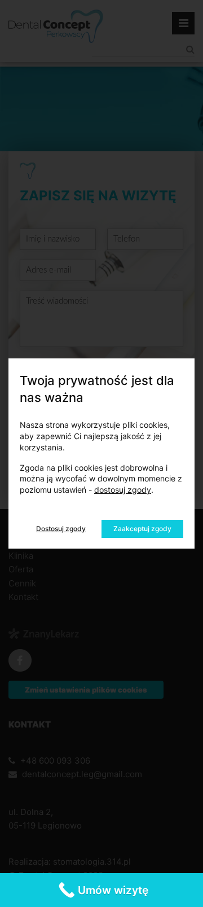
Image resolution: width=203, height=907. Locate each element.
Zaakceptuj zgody (142, 528)
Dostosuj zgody (61, 528)
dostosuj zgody (122, 489)
